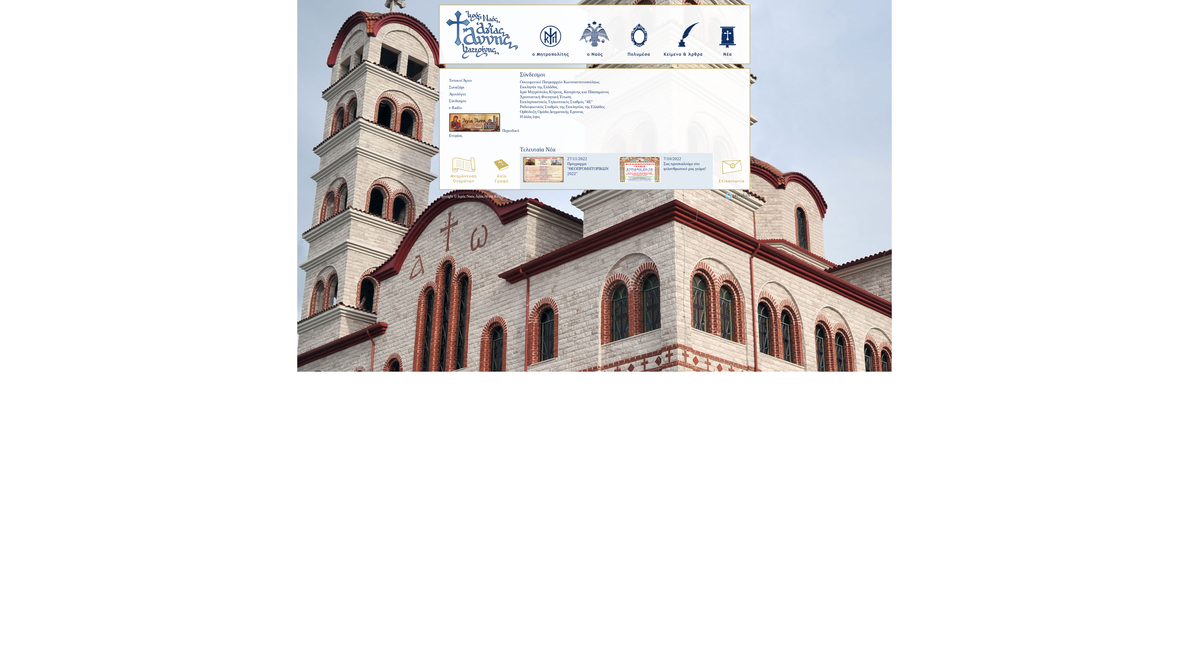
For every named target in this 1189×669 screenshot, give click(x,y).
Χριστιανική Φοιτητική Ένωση (545, 96)
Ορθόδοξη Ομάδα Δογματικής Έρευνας (551, 111)
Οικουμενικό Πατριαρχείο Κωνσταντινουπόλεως (559, 82)
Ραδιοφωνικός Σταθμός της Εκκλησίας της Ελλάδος (562, 106)
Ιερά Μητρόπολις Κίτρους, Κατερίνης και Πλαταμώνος (564, 92)
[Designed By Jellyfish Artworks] (737, 198)
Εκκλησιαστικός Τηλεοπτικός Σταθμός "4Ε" (556, 101)
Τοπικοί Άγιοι (460, 80)
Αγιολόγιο (457, 94)
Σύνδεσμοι (457, 100)
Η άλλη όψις (530, 116)
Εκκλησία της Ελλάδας (538, 87)
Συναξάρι (456, 87)
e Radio (455, 107)
